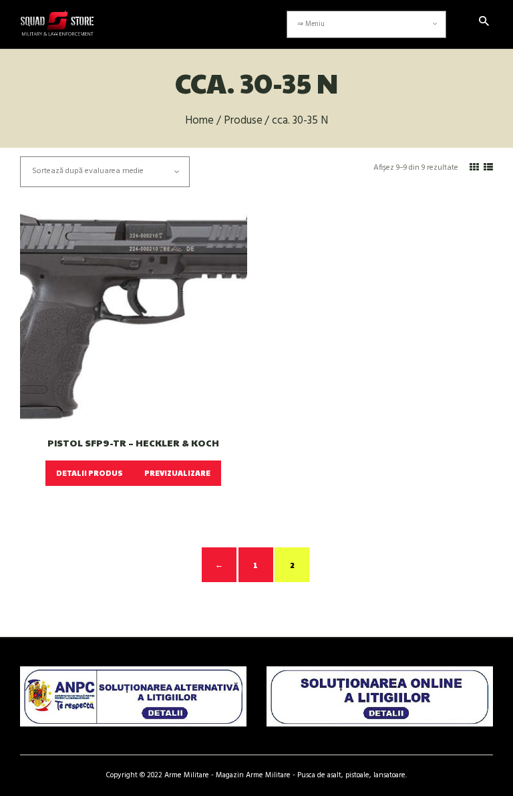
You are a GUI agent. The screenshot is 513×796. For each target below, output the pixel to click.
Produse (243, 121)
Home (199, 121)
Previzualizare (177, 473)
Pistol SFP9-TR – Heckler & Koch (133, 443)
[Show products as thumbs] (474, 168)
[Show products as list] (488, 168)
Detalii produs (89, 473)
